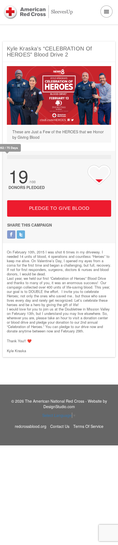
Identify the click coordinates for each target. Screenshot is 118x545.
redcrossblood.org (30, 426)
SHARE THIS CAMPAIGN (29, 225)
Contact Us (59, 426)
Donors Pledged (27, 187)
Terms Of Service (88, 426)
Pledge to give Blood (59, 208)
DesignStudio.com (59, 406)
